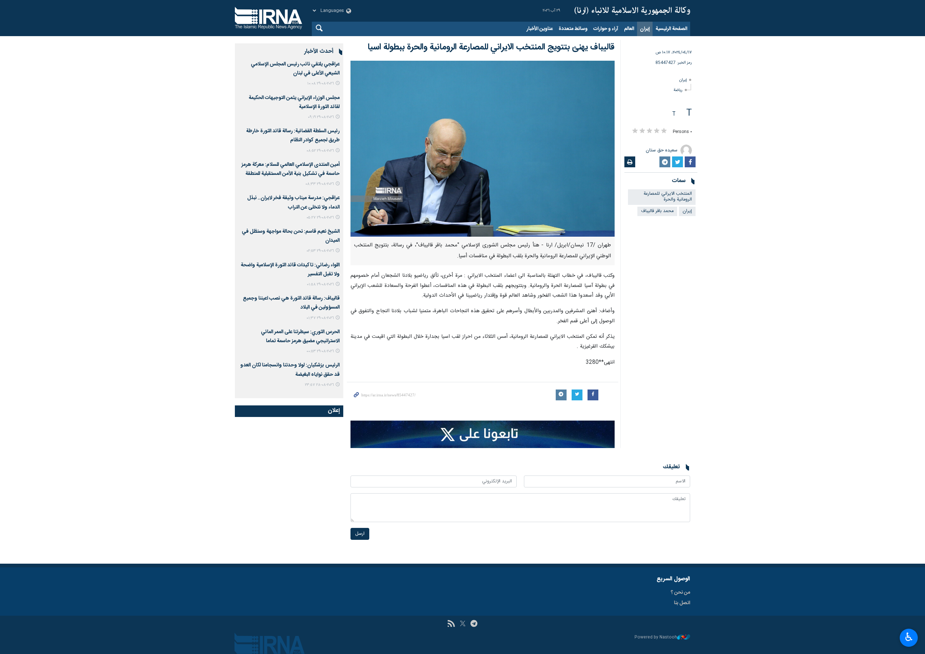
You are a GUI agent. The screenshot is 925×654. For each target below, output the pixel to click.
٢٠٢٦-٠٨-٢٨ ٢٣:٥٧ (319, 385)
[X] (463, 624)
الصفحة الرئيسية (671, 29)
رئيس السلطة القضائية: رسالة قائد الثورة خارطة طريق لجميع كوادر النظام (293, 136)
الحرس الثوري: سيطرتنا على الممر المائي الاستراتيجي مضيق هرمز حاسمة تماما (300, 336)
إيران (645, 29)
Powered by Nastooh (655, 637)
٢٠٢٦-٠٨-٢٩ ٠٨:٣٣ (319, 184)
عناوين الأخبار (539, 29)
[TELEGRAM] (474, 624)
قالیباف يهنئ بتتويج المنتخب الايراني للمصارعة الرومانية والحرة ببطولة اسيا (491, 47)
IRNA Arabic (632, 11)
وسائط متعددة (573, 29)
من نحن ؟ (680, 592)
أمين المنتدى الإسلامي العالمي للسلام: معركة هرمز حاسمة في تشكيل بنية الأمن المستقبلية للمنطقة (290, 169)
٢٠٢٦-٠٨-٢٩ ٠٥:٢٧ (320, 217)
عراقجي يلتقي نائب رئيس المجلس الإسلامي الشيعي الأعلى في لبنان (295, 69)
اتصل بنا (682, 603)
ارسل (360, 534)
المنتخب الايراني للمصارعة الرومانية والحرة (668, 197)
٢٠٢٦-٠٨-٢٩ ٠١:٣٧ (320, 318)
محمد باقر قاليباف (657, 211)
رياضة (678, 90)
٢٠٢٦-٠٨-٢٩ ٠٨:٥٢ (320, 150)
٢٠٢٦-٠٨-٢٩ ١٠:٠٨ (320, 83)
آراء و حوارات (605, 29)
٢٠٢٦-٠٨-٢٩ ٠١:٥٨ (320, 284)
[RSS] (451, 624)
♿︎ (909, 637)
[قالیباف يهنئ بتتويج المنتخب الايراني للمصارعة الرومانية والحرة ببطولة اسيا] (482, 149)
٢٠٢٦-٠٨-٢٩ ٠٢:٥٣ (320, 251)
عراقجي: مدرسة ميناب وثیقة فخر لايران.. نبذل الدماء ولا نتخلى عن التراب (293, 202)
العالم (629, 29)
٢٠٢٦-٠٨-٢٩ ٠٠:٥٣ (320, 351)
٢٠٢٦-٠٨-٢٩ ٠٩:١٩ (321, 117)
